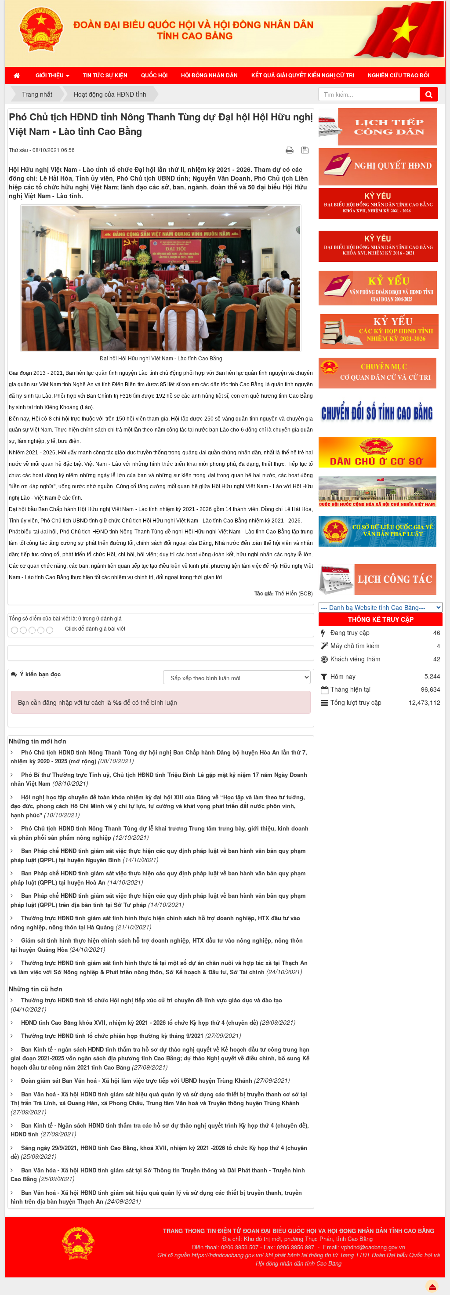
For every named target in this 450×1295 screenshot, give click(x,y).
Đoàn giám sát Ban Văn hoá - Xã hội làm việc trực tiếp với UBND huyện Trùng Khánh (136, 1080)
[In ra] (290, 149)
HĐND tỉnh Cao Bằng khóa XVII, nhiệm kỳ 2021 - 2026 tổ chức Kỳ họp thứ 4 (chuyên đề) (139, 1022)
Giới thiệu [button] (50, 75)
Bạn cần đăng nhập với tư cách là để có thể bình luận (97, 702)
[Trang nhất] (18, 75)
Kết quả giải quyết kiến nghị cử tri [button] (302, 75)
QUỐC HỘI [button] (154, 75)
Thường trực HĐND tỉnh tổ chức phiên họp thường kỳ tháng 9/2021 (112, 1035)
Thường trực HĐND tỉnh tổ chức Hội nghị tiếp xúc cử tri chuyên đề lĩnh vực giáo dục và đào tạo (151, 1000)
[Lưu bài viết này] (306, 149)
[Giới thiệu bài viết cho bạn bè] (278, 149)
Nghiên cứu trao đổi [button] (398, 75)
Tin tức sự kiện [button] (105, 75)
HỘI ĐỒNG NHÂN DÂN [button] (209, 75)
